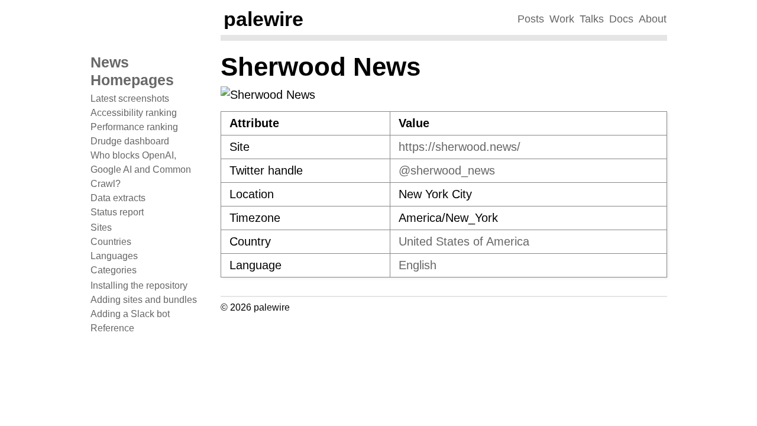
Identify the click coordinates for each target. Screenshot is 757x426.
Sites (101, 227)
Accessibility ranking (133, 113)
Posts (530, 19)
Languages (114, 256)
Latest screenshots (129, 98)
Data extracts (117, 198)
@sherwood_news (447, 170)
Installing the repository (138, 285)
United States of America (464, 241)
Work (561, 19)
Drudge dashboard (129, 141)
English (417, 265)
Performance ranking (134, 127)
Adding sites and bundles (143, 300)
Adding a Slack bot (130, 314)
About (653, 19)
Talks (592, 19)
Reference (112, 328)
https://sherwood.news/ (459, 146)
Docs (621, 19)
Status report (117, 212)
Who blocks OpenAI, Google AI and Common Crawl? (140, 169)
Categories (113, 270)
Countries (110, 242)
